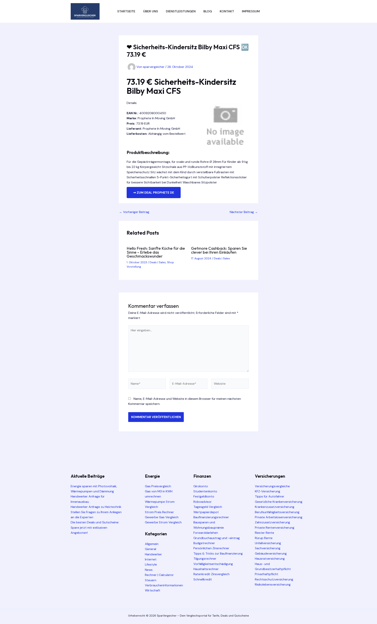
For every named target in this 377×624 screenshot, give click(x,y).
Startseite (126, 11)
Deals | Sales (158, 262)
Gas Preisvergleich (158, 486)
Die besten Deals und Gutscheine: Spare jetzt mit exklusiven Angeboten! (95, 527)
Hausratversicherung (270, 559)
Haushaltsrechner (206, 569)
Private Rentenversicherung (274, 528)
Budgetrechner (204, 543)
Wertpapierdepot (206, 512)
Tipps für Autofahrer (269, 496)
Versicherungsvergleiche (272, 486)
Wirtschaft (152, 590)
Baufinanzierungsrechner (211, 517)
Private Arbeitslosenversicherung (278, 517)
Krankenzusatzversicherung (274, 507)
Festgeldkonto (203, 496)
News (149, 570)
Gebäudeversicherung (271, 553)
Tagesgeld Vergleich (207, 507)
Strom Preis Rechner (159, 512)
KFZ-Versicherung (267, 491)
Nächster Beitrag (244, 212)
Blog (207, 11)
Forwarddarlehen (205, 533)
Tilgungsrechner (204, 559)
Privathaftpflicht (266, 574)
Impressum (251, 11)
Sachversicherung (267, 548)
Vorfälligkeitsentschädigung (213, 564)
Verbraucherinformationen (164, 585)
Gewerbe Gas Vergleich (161, 517)
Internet (150, 559)
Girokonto (200, 486)
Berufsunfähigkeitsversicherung (277, 512)
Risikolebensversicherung (273, 584)
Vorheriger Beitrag (134, 212)
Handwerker (153, 554)
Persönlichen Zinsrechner (211, 548)
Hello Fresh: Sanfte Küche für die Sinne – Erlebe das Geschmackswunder (156, 252)
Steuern (150, 580)
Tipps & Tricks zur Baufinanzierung (218, 553)
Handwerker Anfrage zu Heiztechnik (96, 507)
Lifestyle (151, 564)
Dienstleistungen (181, 11)
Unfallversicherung (268, 543)
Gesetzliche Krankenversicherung (278, 502)
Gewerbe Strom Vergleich (163, 522)
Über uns (150, 11)
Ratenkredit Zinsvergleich (211, 574)
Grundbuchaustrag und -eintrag (216, 538)
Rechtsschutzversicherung (274, 579)
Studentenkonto (205, 491)
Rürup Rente (264, 538)
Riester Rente (264, 533)
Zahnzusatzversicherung (272, 522)
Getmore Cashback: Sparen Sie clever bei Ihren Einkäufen (219, 250)
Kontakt (227, 11)
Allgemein (151, 544)
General (150, 549)
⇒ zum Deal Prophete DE (153, 192)
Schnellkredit (202, 579)
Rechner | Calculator (159, 575)
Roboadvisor (202, 502)
